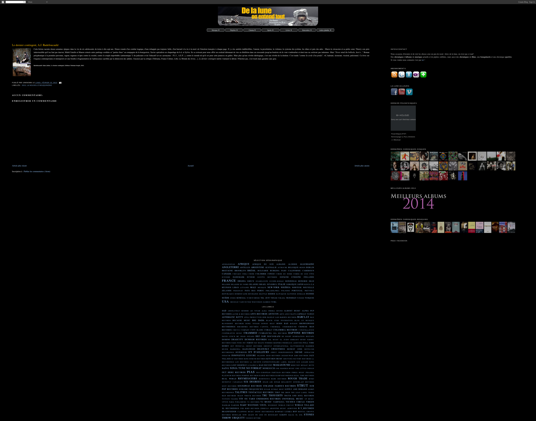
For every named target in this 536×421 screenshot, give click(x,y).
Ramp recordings (285, 375)
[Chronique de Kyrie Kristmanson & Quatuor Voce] (491, 169)
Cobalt (268, 330)
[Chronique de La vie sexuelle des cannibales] (419, 232)
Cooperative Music (232, 333)
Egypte (261, 277)
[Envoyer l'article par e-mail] (60, 83)
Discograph (273, 336)
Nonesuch (269, 368)
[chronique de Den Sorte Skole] (414, 179)
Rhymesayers (247, 378)
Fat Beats (259, 343)
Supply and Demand (296, 389)
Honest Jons (294, 349)
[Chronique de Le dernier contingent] (426, 232)
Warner (235, 405)
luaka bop (291, 411)
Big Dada (258, 320)
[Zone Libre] (443, 160)
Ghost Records (254, 346)
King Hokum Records (255, 359)
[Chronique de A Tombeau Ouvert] (511, 232)
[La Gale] (510, 160)
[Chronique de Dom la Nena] (414, 169)
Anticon (273, 313)
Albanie (280, 264)
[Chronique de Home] (441, 232)
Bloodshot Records (233, 323)
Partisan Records (281, 372)
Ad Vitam (255, 311)
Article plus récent (19, 165)
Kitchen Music (274, 358)
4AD (224, 310)
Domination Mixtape (303, 336)
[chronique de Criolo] (424, 179)
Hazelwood (248, 349)
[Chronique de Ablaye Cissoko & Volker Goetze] (453, 179)
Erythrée (272, 277)
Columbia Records (285, 329)
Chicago (237, 274)
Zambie (266, 302)
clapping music (246, 412)
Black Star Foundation (279, 320)
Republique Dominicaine (234, 294)
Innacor (226, 355)
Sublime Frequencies (251, 389)
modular (236, 415)
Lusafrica (253, 365)
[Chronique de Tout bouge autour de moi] (471, 232)
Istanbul (272, 284)
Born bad (282, 323)
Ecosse (251, 277)
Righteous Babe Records (272, 379)
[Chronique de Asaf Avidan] (472, 169)
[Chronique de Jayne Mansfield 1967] (448, 232)
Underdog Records (268, 398)
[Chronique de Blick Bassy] (433, 169)
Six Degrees (252, 381)
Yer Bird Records (249, 408)
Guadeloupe (262, 281)
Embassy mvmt (298, 340)
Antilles (245, 267)
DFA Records (280, 333)
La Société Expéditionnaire (265, 362)
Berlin (310, 267)
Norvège (297, 287)
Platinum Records (231, 375)
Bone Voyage (253, 323)
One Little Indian (304, 368)
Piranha (310, 372)
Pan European (263, 372)
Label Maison (288, 362)
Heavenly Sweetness (271, 349)
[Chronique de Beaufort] (464, 232)
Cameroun (308, 270)
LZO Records (242, 362)
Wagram (226, 405)
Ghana (242, 281)
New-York (273, 287)
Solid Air (268, 382)
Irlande (226, 284)
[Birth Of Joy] (404, 160)
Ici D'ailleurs (258, 352)
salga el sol (295, 415)
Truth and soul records (299, 395)
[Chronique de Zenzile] (462, 169)
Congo (271, 274)
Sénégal (241, 298)
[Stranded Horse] (414, 160)
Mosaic (304, 365)
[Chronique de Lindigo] (443, 179)
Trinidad (291, 298)
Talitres (241, 392)
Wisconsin (257, 302)
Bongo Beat (268, 323)
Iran (311, 281)
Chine (251, 274)
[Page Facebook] (394, 94)
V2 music (266, 401)
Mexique (262, 287)
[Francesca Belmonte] (404, 169)
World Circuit (286, 405)
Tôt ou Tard (247, 398)
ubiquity (238, 417)
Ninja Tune (237, 368)
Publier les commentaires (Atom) (37, 171)
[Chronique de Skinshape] (453, 169)
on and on (261, 415)
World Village (304, 405)
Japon (300, 284)
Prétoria (309, 291)
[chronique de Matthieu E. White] (404, 179)
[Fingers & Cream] (491, 160)
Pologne (285, 291)
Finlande (309, 277)
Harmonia (235, 349)
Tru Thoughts (272, 395)
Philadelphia (272, 291)
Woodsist (272, 405)
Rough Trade (297, 378)
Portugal (297, 290)
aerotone (292, 408)
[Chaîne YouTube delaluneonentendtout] (401, 94)
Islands (261, 355)
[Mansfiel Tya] (481, 160)
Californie (294, 270)
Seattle (263, 294)
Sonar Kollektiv (283, 382)
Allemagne (307, 264)
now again (248, 415)
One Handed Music (285, 368)
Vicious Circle (295, 401)
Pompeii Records (250, 375)
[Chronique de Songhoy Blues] (510, 169)
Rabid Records (267, 375)
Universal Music (292, 398)
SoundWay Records (250, 386)
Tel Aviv (265, 298)
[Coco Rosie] (501, 160)
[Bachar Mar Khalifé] (462, 160)
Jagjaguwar (287, 355)
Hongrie (303, 281)
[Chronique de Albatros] (394, 232)
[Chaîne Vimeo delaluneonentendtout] (409, 94)
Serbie (271, 294)
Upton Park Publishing (234, 402)
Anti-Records (258, 313)
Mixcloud (397, 140)
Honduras (291, 281)
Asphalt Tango (305, 314)
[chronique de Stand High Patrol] (395, 179)
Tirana (281, 298)
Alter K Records (241, 314)
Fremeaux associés (292, 343)
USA (225, 301)
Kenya (307, 284)
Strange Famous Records (279, 386)
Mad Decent (265, 365)
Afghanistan (228, 264)
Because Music (241, 320)
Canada (226, 273)
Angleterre (230, 267)
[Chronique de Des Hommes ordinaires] (479, 232)
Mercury (295, 365)
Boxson (294, 323)
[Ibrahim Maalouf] (472, 160)
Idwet (274, 352)
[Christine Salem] (424, 160)
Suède (225, 297)
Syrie (233, 298)
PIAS (251, 372)
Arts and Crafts (288, 314)
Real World (229, 378)
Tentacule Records (261, 392)
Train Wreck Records (249, 396)
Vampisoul (279, 402)
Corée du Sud (300, 274)
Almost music (292, 310)
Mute (311, 365)
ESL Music (273, 340)
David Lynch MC (230, 336)
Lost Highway (239, 365)
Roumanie (253, 294)
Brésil (251, 270)
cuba (274, 302)
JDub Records (273, 355)
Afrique (243, 264)
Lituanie (244, 287)
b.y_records (306, 408)
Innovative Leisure (243, 355)
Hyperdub (241, 352)
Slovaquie (281, 294)
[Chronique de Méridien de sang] (495, 232)
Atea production (253, 317)
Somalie (301, 294)
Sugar (267, 389)
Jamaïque (291, 284)
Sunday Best (277, 389)
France (229, 280)
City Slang (257, 330)
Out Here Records (234, 372)
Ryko (311, 379)
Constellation (306, 330)
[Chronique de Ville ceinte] (402, 232)
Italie (282, 284)
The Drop (285, 392)
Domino (226, 339)
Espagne (284, 277)
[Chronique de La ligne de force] (487, 232)
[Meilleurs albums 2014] (419, 210)
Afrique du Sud (263, 264)
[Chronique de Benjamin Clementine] (462, 179)
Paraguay (238, 291)
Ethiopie (296, 277)
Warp (243, 405)
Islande (253, 284)
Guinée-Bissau (276, 281)
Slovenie (291, 294)
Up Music (309, 399)
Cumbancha (265, 333)
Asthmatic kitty (232, 317)
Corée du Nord (284, 274)
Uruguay (234, 302)
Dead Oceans (247, 336)
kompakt (279, 412)
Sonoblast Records (303, 382)
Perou (260, 290)
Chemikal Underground (283, 327)
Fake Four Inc (238, 343)
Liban (236, 287)
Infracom (309, 352)
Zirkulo (264, 408)
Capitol (264, 327)
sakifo (283, 414)
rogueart (273, 415)
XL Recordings (230, 408)
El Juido (284, 340)
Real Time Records (304, 375)
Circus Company (241, 330)
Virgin (310, 401)
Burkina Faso (278, 270)
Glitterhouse (297, 346)
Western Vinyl (257, 405)
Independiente (285, 352)
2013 (24, 85)
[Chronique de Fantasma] (433, 179)
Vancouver (245, 302)
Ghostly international (276, 346)
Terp (277, 392)
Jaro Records (301, 355)
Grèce (250, 281)
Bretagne (227, 270)
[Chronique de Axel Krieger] (501, 169)
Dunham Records (256, 339)
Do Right (286, 336)
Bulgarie (263, 270)
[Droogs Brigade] (395, 160)
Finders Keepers (273, 343)
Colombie (260, 274)
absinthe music (278, 408)
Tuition (226, 399)
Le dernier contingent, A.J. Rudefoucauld (35, 45)
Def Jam (261, 336)
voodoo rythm (253, 418)
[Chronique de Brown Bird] (424, 169)
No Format (254, 368)
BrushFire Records (248, 327)
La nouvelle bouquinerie (39, 85)
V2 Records (253, 402)
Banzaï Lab (273, 317)
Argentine (257, 267)
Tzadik (234, 399)
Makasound (281, 364)
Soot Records (229, 386)
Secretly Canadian (232, 382)
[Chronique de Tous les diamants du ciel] (434, 232)
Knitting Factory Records (297, 359)
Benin (302, 267)
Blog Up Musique (304, 320)
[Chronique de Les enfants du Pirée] (456, 232)
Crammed (250, 332)
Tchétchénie (253, 298)
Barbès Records (288, 317)
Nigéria (285, 287)
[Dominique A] (395, 169)
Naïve (225, 368)
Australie (271, 267)
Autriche (282, 267)
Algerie (292, 264)
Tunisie (300, 298)
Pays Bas (250, 290)
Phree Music (298, 372)
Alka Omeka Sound (272, 311)
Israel (262, 284)
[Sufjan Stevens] (433, 160)
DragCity (237, 339)
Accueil (191, 165)
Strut (302, 385)
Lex (298, 362)
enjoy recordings (264, 412)
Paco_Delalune (409, 137)
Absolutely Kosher (238, 311)
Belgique (293, 267)
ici (423, 60)
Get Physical (237, 346)
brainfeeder (229, 411)
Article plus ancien (361, 165)
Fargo (250, 342)
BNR (264, 317)
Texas (274, 298)
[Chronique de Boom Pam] (443, 169)
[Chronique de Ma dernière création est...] (410, 232)
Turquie (309, 298)
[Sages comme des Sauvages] (453, 160)
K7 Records (237, 359)
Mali (253, 287)
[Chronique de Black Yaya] (481, 169)
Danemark (238, 277)
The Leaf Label (299, 392)
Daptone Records (301, 332)
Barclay (303, 317)
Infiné (299, 352)
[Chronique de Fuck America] (503, 232)
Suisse (310, 293)
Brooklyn (240, 270)
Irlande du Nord (240, 284)
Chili (244, 274)
